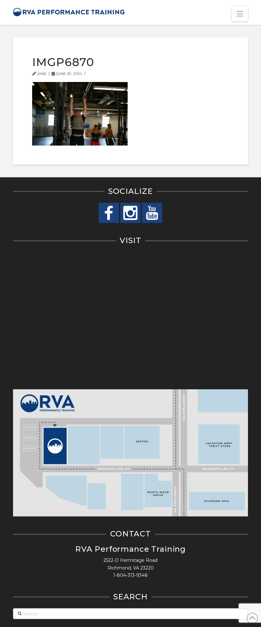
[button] (240, 13)
